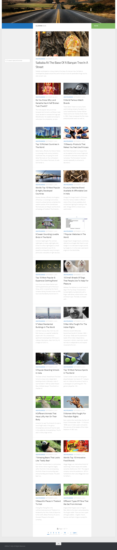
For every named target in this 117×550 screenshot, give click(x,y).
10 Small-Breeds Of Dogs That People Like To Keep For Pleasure (76, 281)
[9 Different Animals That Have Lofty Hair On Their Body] (48, 402)
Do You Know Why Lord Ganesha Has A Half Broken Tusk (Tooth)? (47, 103)
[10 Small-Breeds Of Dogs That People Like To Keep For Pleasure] (76, 266)
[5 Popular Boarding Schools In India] (48, 359)
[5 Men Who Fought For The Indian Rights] (76, 313)
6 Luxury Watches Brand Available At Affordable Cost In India (75, 191)
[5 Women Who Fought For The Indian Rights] (76, 402)
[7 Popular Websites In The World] (76, 223)
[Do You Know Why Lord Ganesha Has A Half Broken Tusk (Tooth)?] (48, 89)
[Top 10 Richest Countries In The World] (48, 133)
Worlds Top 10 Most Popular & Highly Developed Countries (48, 191)
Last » (75, 533)
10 (65, 533)
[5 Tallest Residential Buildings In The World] (48, 313)
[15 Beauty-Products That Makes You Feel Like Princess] (76, 133)
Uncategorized (40, 59)
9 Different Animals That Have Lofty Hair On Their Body (46, 416)
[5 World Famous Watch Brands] (76, 89)
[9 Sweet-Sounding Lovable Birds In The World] (48, 223)
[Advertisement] (17, 42)
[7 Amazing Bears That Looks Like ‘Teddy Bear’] (48, 446)
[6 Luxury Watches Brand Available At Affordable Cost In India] (76, 176)
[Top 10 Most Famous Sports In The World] (76, 359)
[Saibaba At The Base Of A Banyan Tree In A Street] (62, 43)
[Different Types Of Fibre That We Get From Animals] (76, 490)
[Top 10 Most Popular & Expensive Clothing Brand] (48, 266)
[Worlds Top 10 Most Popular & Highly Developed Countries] (48, 176)
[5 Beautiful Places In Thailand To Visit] (48, 490)
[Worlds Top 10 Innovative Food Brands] (76, 446)
